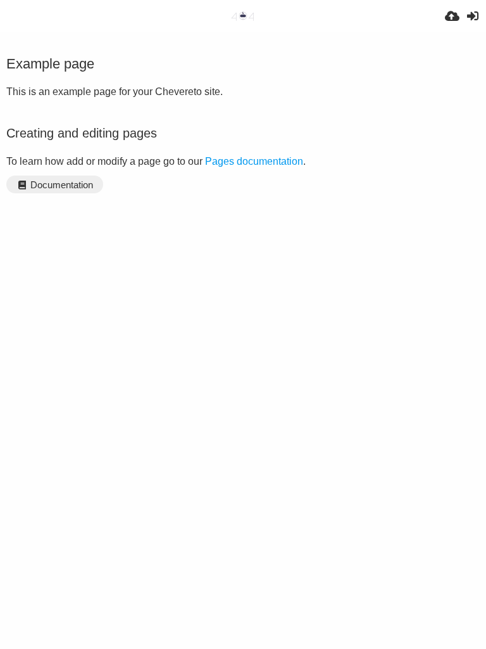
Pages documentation (254, 161)
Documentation (60, 185)
